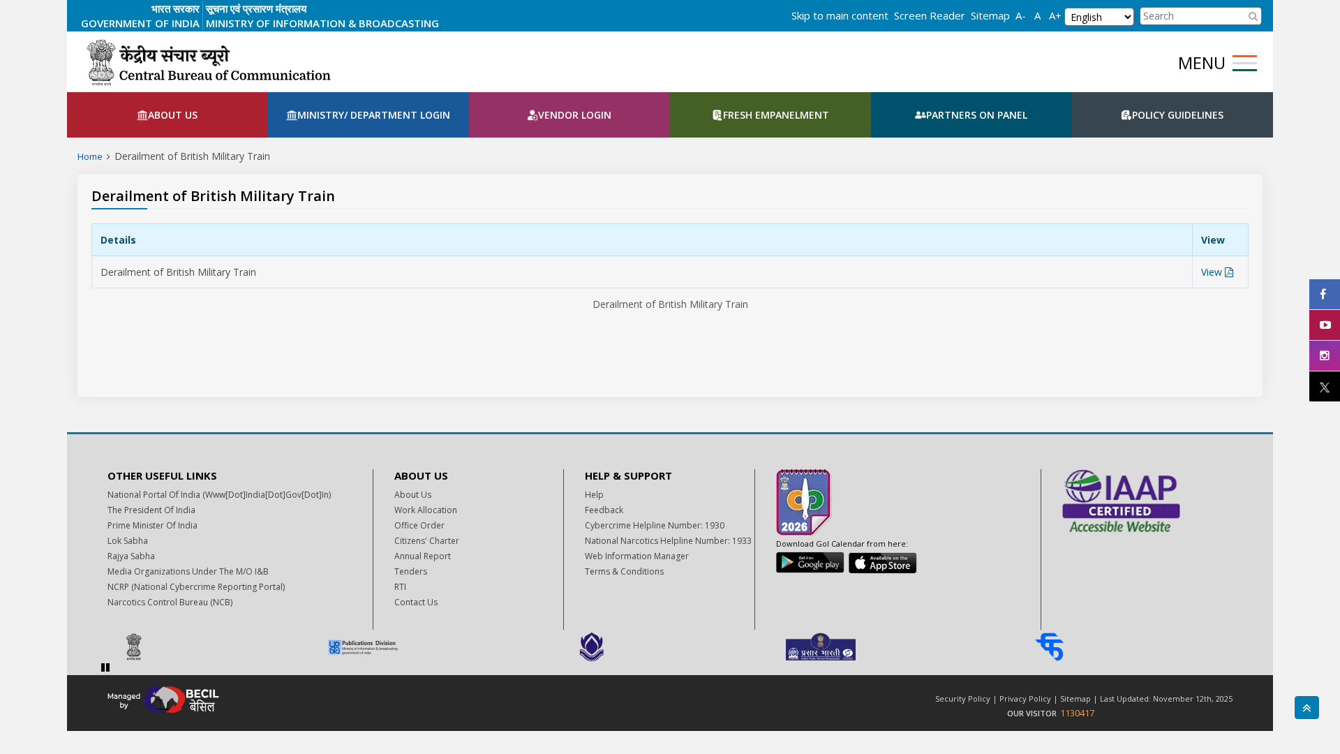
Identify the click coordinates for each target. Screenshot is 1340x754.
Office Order (419, 525)
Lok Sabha (127, 541)
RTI (400, 587)
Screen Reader (929, 15)
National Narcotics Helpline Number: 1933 (668, 541)
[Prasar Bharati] (898, 647)
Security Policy (962, 698)
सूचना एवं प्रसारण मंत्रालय (256, 8)
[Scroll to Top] (1307, 707)
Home (90, 156)
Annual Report (422, 556)
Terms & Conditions (624, 571)
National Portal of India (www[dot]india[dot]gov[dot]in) (219, 495)
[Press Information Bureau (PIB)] (211, 647)
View (1213, 272)
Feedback (604, 510)
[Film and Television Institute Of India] (1127, 647)
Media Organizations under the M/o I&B (188, 571)
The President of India (151, 510)
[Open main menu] (1245, 63)
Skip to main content (839, 15)
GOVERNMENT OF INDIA (140, 23)
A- (1020, 15)
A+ (1055, 15)
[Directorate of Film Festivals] (669, 647)
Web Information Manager (637, 556)
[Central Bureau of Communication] (208, 62)
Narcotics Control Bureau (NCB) (169, 602)
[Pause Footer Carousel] (105, 667)
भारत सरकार (175, 8)
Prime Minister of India (152, 525)
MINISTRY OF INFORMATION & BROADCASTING (322, 23)
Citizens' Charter (426, 541)
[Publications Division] (440, 647)
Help (594, 495)
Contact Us (416, 602)
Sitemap (990, 15)
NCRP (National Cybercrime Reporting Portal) (196, 587)
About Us (412, 495)
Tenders (410, 571)
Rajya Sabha (131, 556)
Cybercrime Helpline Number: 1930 (654, 525)
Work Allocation (425, 510)
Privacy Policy (1025, 698)
